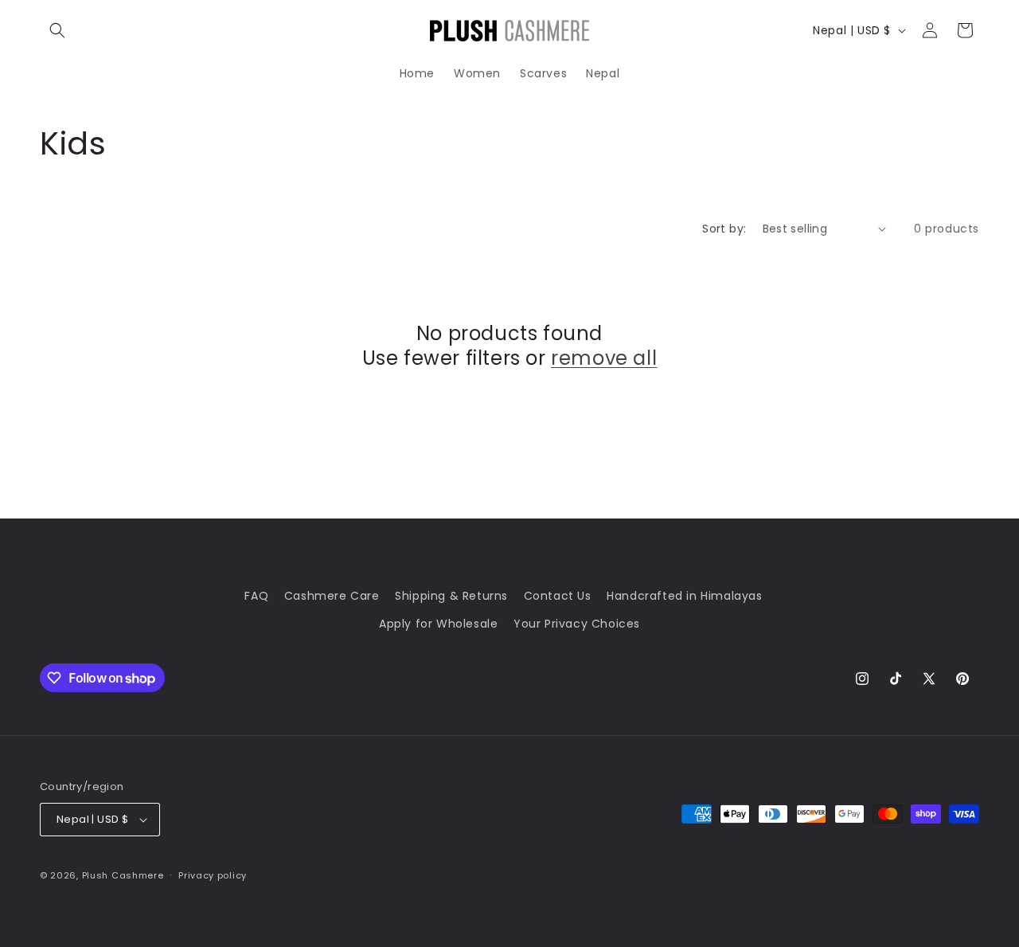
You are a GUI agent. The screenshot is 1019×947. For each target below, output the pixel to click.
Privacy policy (212, 875)
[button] (57, 30)
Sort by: (724, 229)
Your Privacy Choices (576, 624)
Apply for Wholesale (438, 624)
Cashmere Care (332, 596)
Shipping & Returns (451, 596)
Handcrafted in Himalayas (684, 596)
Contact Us (557, 596)
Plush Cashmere (123, 875)
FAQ (256, 596)
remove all (604, 358)
